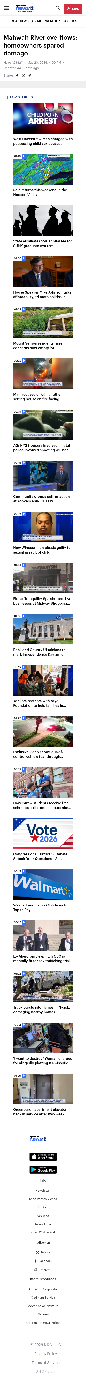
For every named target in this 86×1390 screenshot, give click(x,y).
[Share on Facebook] (17, 76)
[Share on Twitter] (23, 76)
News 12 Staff (13, 62)
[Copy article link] (29, 76)
